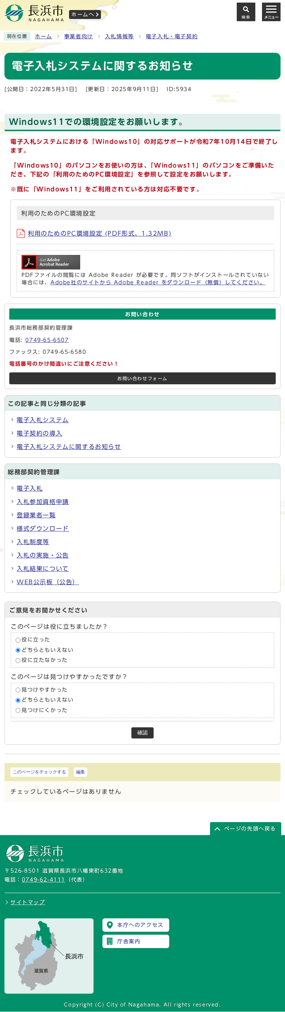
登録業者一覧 (36, 515)
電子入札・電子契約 (172, 36)
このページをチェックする (39, 772)
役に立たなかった (45, 660)
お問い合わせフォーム (142, 378)
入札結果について (43, 569)
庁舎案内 (128, 941)
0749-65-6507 (47, 340)
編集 (80, 772)
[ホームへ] (34, 19)
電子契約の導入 (39, 433)
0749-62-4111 (43, 879)
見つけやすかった (45, 689)
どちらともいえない (47, 650)
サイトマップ (27, 902)
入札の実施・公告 (43, 555)
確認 (142, 732)
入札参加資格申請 (43, 502)
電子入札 (30, 488)
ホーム (43, 36)
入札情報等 (119, 36)
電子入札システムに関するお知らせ (69, 447)
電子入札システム (43, 420)
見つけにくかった (45, 710)
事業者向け (78, 36)
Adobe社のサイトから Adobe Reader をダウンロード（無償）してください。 (157, 282)
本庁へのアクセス (140, 925)
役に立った (36, 640)
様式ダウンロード (43, 528)
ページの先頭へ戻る (250, 828)
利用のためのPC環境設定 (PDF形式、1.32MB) (99, 233)
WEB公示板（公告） (48, 582)
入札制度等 (33, 542)
